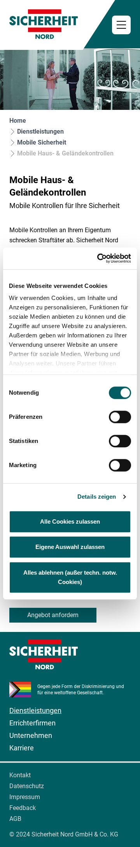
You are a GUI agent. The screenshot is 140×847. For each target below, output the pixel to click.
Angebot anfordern (53, 615)
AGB (15, 818)
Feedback (22, 808)
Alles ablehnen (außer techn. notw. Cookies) (70, 577)
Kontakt (20, 775)
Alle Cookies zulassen (70, 521)
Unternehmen (30, 735)
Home (17, 120)
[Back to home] (70, 24)
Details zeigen (96, 496)
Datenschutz (26, 786)
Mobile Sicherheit (41, 142)
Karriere (21, 748)
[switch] (120, 417)
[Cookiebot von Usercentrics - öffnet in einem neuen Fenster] (98, 258)
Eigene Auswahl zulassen (70, 546)
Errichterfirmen (32, 723)
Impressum (24, 797)
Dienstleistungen (40, 131)
